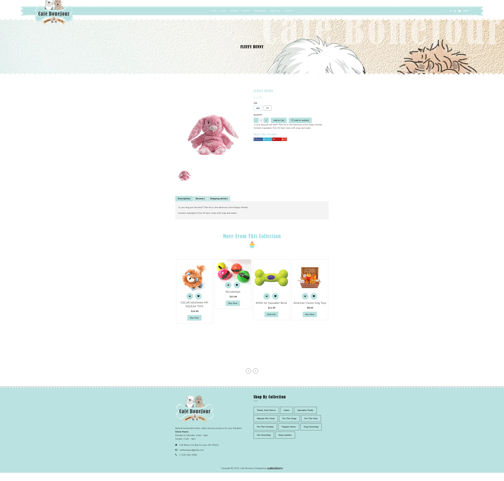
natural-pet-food (266, 418)
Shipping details (219, 198)
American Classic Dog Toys (309, 303)
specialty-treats (305, 410)
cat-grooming (264, 435)
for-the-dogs (289, 418)
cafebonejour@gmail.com (191, 450)
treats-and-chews (266, 410)
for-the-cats (311, 418)
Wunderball (232, 292)
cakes (287, 410)
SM (267, 108)
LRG (258, 108)
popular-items (289, 426)
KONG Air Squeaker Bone (271, 303)
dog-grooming (311, 426)
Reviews (200, 198)
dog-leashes (285, 435)
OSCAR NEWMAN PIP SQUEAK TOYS (194, 304)
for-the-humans (265, 426)
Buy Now (194, 317)
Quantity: (258, 115)
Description (184, 198)
